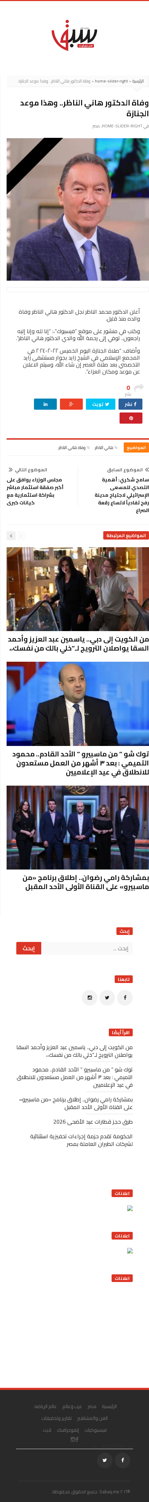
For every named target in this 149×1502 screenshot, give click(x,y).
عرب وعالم (72, 1406)
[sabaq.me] (74, 35)
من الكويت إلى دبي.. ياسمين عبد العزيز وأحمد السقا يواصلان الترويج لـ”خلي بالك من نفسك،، (78, 643)
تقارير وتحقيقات (56, 1418)
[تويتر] (107, 998)
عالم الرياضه (45, 1406)
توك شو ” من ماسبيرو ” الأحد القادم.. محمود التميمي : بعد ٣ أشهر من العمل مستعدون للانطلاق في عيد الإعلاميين (80, 762)
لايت (47, 1429)
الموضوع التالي (31, 469)
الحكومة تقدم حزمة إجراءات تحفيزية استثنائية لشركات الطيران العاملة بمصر (81, 1140)
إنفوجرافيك (68, 1429)
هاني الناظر (104, 447)
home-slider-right (111, 81)
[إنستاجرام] (89, 998)
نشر (129, 404)
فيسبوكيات (96, 1429)
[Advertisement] (81, 1332)
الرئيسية (138, 81)
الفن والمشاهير (92, 1418)
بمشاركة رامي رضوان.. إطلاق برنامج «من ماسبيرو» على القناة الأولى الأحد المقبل (86, 882)
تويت (98, 404)
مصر (96, 126)
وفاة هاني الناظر (72, 447)
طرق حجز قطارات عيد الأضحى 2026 (93, 1121)
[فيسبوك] (125, 998)
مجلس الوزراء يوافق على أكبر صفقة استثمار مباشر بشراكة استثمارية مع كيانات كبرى (35, 491)
